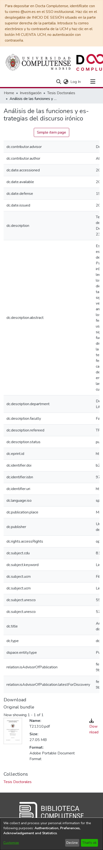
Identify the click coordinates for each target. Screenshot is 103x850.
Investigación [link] (30, 93)
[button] (59, 82)
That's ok (89, 842)
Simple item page (51, 132)
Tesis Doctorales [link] (61, 93)
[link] (18, 782)
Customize (11, 842)
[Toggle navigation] (92, 81)
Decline (72, 842)
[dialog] (51, 834)
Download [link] (93, 729)
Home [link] (9, 93)
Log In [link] (75, 81)
